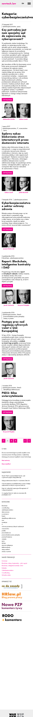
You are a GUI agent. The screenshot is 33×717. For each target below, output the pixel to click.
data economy (5, 512)
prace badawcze (6, 533)
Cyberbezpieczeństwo (16, 570)
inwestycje (4, 522)
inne (3, 520)
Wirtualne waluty (16, 575)
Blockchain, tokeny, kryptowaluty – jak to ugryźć (16, 563)
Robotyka (16, 568)
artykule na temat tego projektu (13, 342)
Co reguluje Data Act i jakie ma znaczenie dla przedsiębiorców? (14, 494)
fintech (19, 314)
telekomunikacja (6, 547)
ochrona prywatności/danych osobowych (13, 526)
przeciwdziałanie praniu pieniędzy (13, 316)
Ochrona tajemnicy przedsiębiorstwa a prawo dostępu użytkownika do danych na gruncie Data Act (16, 484)
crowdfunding (5, 508)
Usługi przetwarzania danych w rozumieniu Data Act (16, 480)
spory (18, 26)
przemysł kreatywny (7, 537)
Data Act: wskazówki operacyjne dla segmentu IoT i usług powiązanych (15, 489)
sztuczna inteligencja (7, 545)
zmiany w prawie (8, 318)
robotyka (4, 539)
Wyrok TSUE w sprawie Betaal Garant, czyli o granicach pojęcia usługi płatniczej (13, 476)
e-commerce (5, 514)
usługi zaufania (6, 549)
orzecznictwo (23, 128)
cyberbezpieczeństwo (9, 26)
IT (17, 128)
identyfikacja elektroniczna (11, 390)
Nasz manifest (6, 464)
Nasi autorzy (6, 460)
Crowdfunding (16, 573)
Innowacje (16, 561)
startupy (4, 543)
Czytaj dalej (7, 100)
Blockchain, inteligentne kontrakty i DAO (16, 566)
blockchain (5, 258)
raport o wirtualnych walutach (13, 273)
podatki (4, 531)
